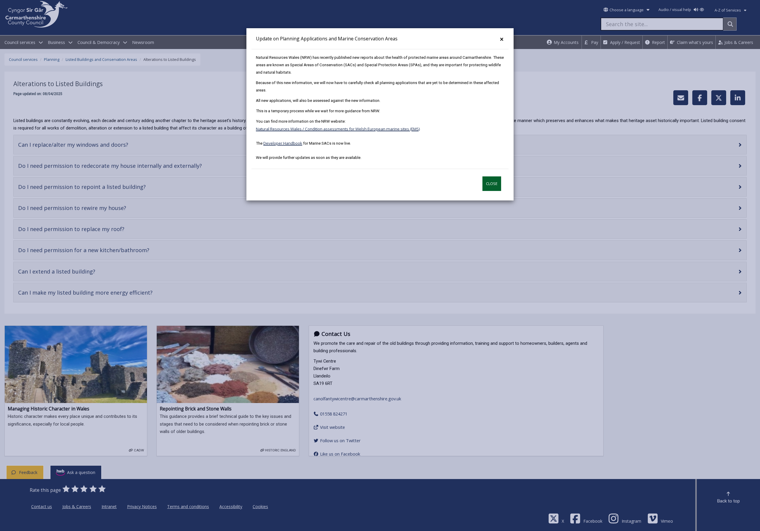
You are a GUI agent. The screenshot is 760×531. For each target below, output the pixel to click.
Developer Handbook (282, 143)
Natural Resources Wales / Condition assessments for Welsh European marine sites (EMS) (338, 129)
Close (492, 183)
